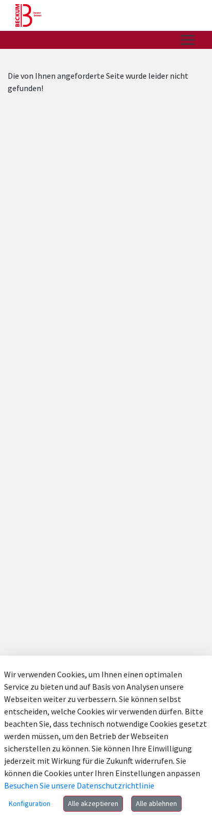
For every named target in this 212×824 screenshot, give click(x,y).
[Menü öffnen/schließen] (188, 40)
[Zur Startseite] (28, 15)
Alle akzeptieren (93, 803)
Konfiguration (29, 803)
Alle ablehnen (156, 803)
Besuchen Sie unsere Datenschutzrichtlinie (79, 785)
